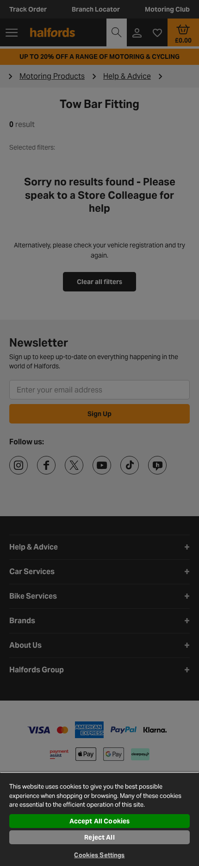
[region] (99, 819)
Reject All (99, 837)
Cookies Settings (99, 855)
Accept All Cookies (99, 821)
